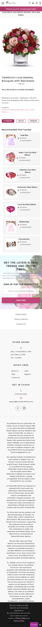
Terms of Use (19, 621)
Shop (13, 374)
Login (26, 371)
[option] (21, 48)
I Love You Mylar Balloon (27, 204)
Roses (27, 109)
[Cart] (33, 3)
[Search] (30, 3)
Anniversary (6, 109)
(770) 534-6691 (21, 394)
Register (27, 374)
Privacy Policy (21, 314)
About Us (15, 371)
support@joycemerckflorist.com (21, 401)
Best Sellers (21, 109)
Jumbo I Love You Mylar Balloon (28, 154)
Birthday (13, 109)
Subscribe (21, 300)
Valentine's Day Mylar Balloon (28, 171)
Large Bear (24, 135)
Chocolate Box (24, 239)
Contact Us (21, 324)
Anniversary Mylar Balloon (27, 187)
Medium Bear (24, 222)
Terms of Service (21, 319)
